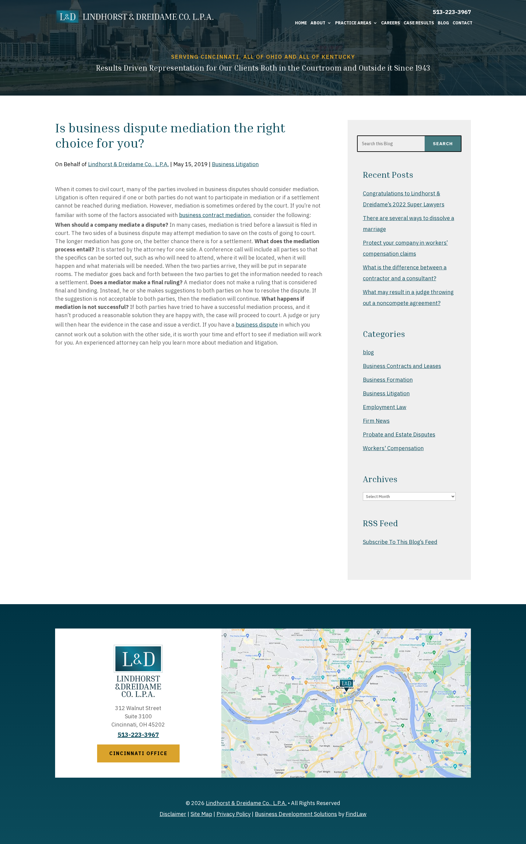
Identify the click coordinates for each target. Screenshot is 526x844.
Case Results (419, 23)
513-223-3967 (452, 12)
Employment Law (384, 407)
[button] (520, 800)
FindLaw (355, 814)
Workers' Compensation (393, 448)
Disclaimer (173, 814)
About (317, 23)
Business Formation (388, 379)
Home (301, 23)
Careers (390, 23)
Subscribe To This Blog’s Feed (400, 541)
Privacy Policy (233, 814)
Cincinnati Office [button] (138, 753)
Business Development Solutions (296, 814)
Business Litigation (235, 164)
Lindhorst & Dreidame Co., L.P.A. (128, 164)
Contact (462, 23)
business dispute (257, 324)
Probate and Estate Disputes (399, 434)
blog (368, 352)
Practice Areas (353, 23)
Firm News (376, 420)
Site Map (201, 814)
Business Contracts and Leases (402, 365)
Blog (443, 23)
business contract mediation (215, 215)
